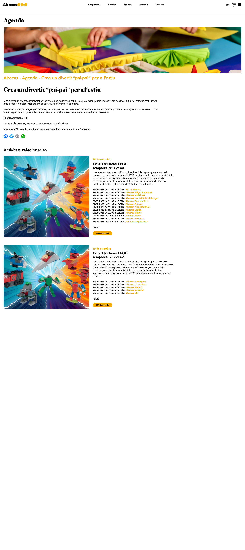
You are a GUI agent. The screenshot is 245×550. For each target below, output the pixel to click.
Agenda (14, 20)
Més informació (102, 233)
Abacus (11, 78)
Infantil (96, 227)
